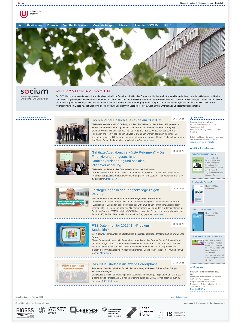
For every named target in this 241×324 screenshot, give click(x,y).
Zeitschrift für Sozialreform (203, 209)
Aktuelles (198, 117)
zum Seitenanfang (179, 297)
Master (123, 25)
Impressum (188, 303)
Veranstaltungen (103, 25)
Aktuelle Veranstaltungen (32, 117)
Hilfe (210, 303)
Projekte (52, 25)
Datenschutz (200, 303)
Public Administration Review (204, 154)
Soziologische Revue (201, 182)
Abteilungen (34, 25)
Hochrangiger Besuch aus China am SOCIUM (126, 120)
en (23, 3)
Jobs (211, 3)
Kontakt (192, 3)
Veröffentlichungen (75, 25)
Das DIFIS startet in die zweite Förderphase (125, 264)
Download (198, 267)
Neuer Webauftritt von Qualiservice (207, 236)
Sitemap (183, 3)
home (20, 25)
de (19, 3)
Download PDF (196, 289)
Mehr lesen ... (150, 140)
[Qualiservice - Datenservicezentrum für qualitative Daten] (84, 312)
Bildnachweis (219, 303)
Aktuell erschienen (203, 148)
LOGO (42, 14)
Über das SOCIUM (146, 25)
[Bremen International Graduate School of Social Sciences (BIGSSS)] (25, 313)
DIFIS (167, 25)
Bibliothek (219, 3)
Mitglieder (202, 3)
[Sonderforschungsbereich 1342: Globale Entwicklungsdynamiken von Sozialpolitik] (52, 312)
